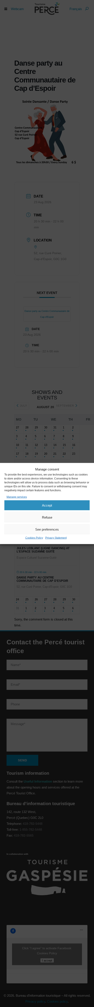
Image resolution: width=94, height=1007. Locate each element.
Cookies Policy (34, 537)
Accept (47, 505)
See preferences (47, 529)
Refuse (47, 517)
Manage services (17, 496)
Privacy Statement (56, 537)
